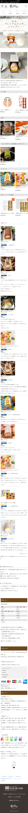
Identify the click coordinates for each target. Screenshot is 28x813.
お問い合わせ (16, 800)
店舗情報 (11, 800)
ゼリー (10, 11)
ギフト (17, 11)
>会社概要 (3, 780)
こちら (12, 641)
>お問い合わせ (18, 776)
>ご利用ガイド (11, 776)
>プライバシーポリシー (17, 778)
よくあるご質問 (17, 796)
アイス (3, 11)
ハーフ (3, 13)
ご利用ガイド (10, 796)
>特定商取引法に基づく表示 (6, 778)
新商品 (17, 13)
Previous (1, 33)
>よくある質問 (3, 776)
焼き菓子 (10, 13)
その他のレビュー (23, 553)
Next (26, 33)
